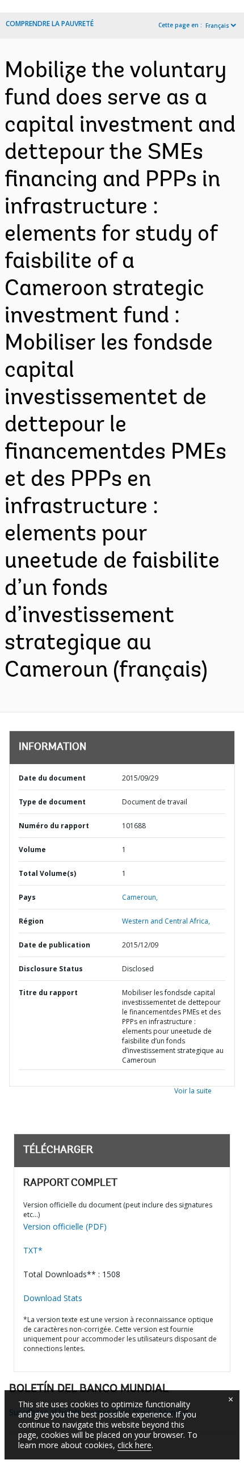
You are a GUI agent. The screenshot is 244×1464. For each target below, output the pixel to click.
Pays (27, 897)
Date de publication (54, 945)
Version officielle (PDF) (65, 1226)
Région (31, 921)
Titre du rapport (48, 992)
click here (134, 1445)
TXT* (33, 1250)
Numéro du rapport (54, 825)
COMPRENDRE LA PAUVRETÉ (50, 23)
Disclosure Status (51, 969)
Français (217, 26)
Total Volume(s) (47, 873)
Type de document (52, 802)
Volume (32, 849)
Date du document (52, 778)
